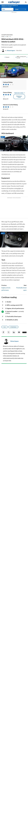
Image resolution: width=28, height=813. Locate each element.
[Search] (26, 2)
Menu (2, 2)
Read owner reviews (18, 92)
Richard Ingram (11, 50)
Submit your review (19, 96)
